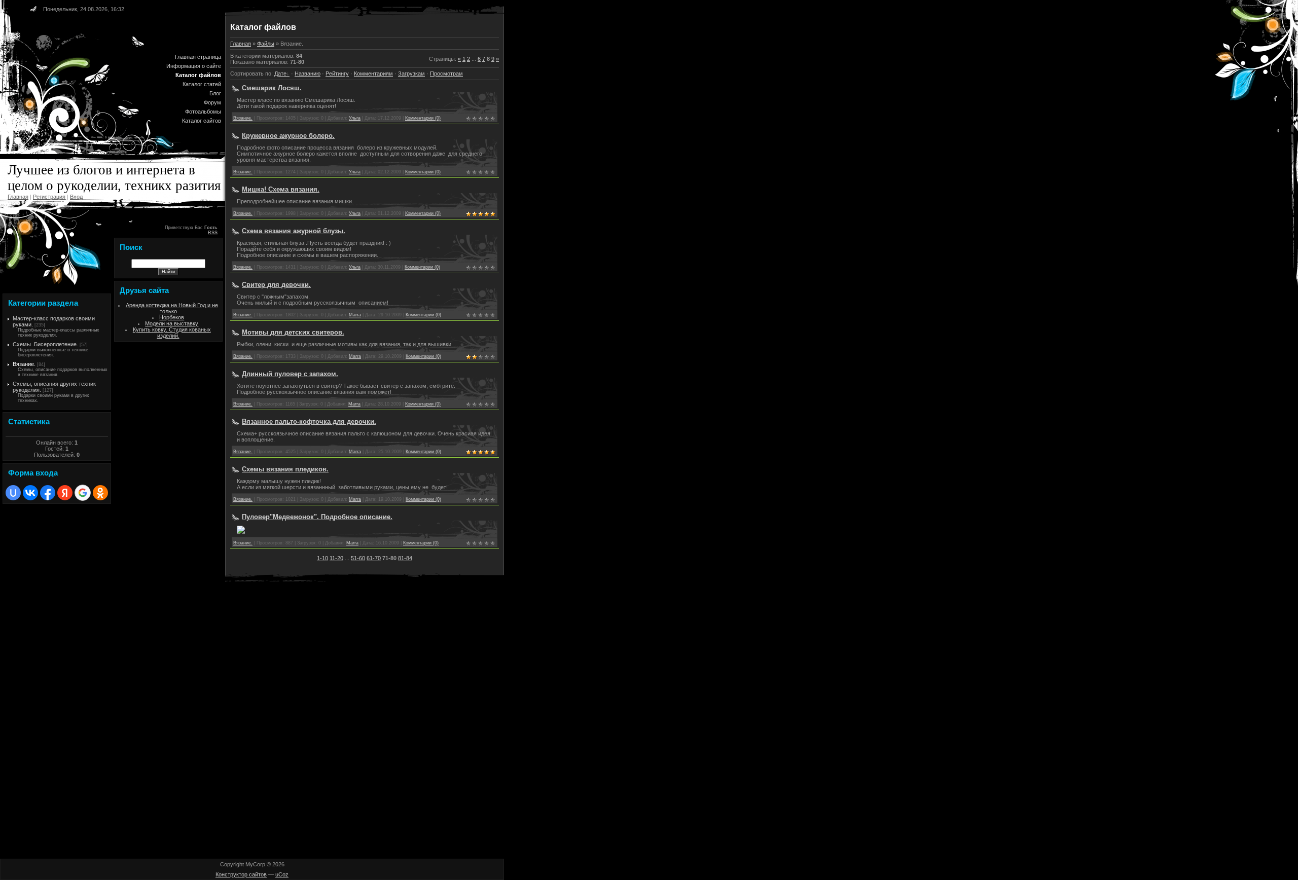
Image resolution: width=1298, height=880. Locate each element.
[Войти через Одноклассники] (100, 492)
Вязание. (24, 364)
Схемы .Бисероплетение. (45, 344)
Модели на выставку (171, 323)
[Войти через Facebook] (47, 492)
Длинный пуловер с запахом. (290, 374)
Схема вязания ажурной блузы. (293, 231)
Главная (18, 197)
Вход (76, 197)
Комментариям (373, 73)
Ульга (354, 118)
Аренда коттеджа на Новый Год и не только (172, 308)
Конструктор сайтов (241, 874)
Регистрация (49, 197)
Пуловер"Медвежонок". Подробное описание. (317, 517)
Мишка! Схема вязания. (280, 189)
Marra (355, 314)
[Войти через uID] (13, 492)
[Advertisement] (33, 658)
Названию (307, 73)
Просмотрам (446, 73)
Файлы (265, 44)
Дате (280, 73)
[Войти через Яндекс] (65, 492)
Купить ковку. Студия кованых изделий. (172, 332)
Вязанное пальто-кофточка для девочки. (309, 421)
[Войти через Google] (83, 493)
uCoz (282, 874)
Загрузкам (411, 73)
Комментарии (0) (423, 118)
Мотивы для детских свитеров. (293, 332)
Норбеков (171, 317)
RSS (213, 232)
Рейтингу (337, 73)
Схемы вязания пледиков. (285, 469)
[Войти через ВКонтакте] (30, 492)
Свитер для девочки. (276, 284)
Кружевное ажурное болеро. (288, 135)
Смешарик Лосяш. (272, 88)
